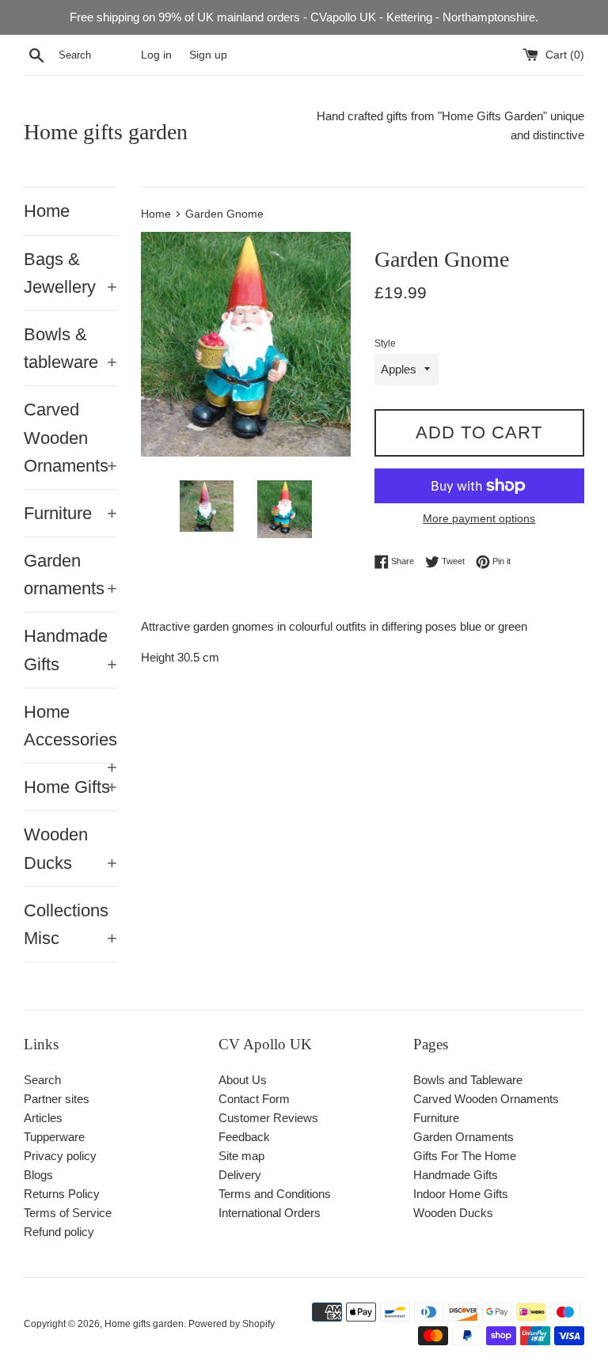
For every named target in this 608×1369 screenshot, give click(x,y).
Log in (156, 55)
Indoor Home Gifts (460, 1193)
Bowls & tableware (70, 348)
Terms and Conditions (274, 1193)
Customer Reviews (268, 1117)
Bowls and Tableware (467, 1079)
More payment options (479, 518)
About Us (242, 1079)
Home (47, 211)
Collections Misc (70, 924)
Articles (43, 1117)
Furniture (70, 513)
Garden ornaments (70, 574)
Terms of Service (68, 1212)
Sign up (208, 55)
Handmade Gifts (70, 649)
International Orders (269, 1212)
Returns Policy (62, 1193)
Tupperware (54, 1136)
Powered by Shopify (231, 1323)
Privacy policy (60, 1155)
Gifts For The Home (464, 1155)
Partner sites (56, 1098)
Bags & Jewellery (70, 273)
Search (42, 1079)
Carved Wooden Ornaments (70, 437)
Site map (241, 1155)
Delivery (239, 1174)
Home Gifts (70, 787)
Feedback (244, 1136)
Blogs (38, 1174)
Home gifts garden (106, 131)
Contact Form (254, 1098)
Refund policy (59, 1231)
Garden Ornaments (463, 1136)
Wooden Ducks (70, 848)
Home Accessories (70, 732)
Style (385, 343)
